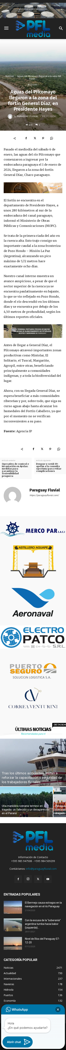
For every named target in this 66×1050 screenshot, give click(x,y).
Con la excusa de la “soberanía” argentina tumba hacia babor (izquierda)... (43, 924)
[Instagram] (28, 879)
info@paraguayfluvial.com (41, 868)
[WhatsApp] (51, 138)
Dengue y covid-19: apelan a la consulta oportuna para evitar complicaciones (48, 467)
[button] (57, 1009)
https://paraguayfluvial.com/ (44, 495)
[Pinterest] (43, 138)
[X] (34, 138)
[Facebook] (26, 138)
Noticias (9, 76)
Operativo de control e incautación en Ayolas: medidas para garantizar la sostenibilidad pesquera (15, 470)
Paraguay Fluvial (28, 116)
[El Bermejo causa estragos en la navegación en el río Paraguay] (13, 907)
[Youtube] (48, 879)
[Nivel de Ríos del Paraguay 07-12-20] (13, 943)
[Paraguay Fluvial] (11, 116)
